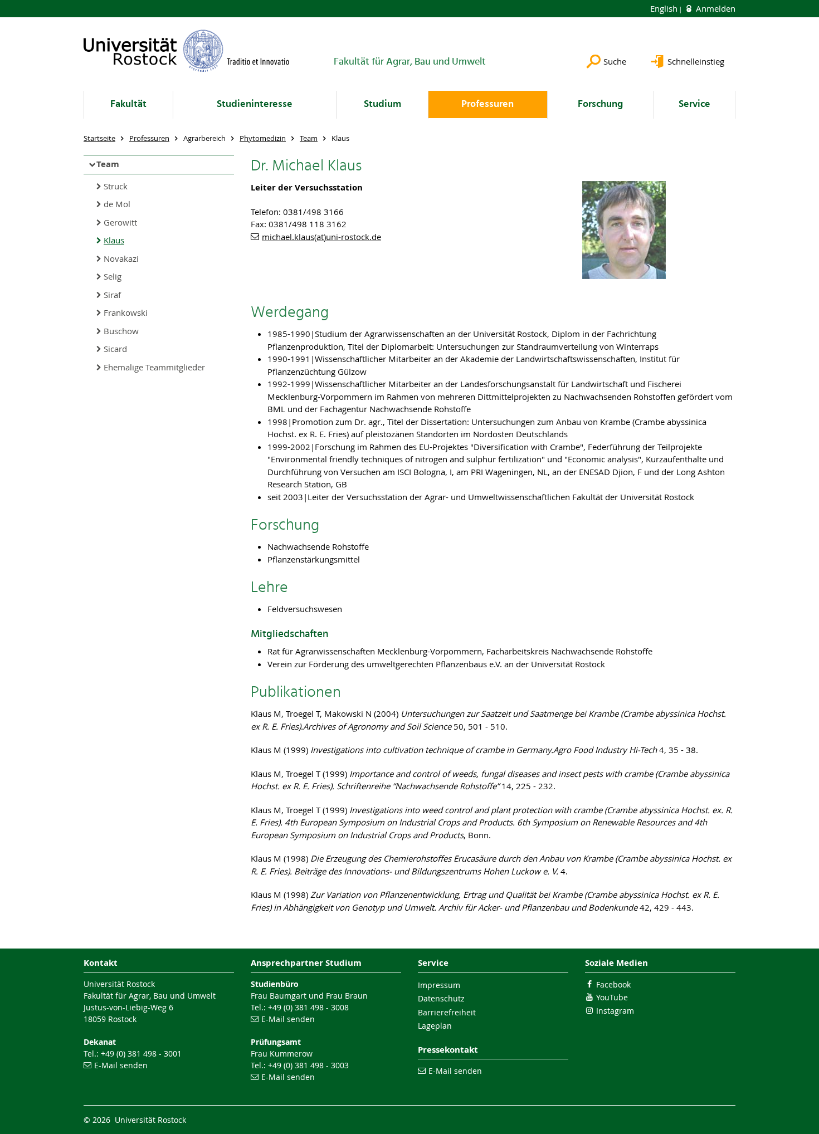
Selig (112, 276)
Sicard (115, 348)
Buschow (121, 330)
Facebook (613, 984)
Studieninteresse (254, 104)
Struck (116, 186)
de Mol (117, 203)
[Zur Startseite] (187, 50)
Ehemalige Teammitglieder (154, 367)
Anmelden (714, 8)
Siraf (112, 294)
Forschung (600, 104)
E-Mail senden (121, 1065)
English (665, 8)
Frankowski (126, 312)
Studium (382, 104)
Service (694, 104)
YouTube (612, 997)
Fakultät (128, 104)
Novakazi (121, 258)
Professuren (487, 104)
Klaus (114, 240)
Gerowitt (120, 222)
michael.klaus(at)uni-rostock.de (321, 236)
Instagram (615, 1010)
